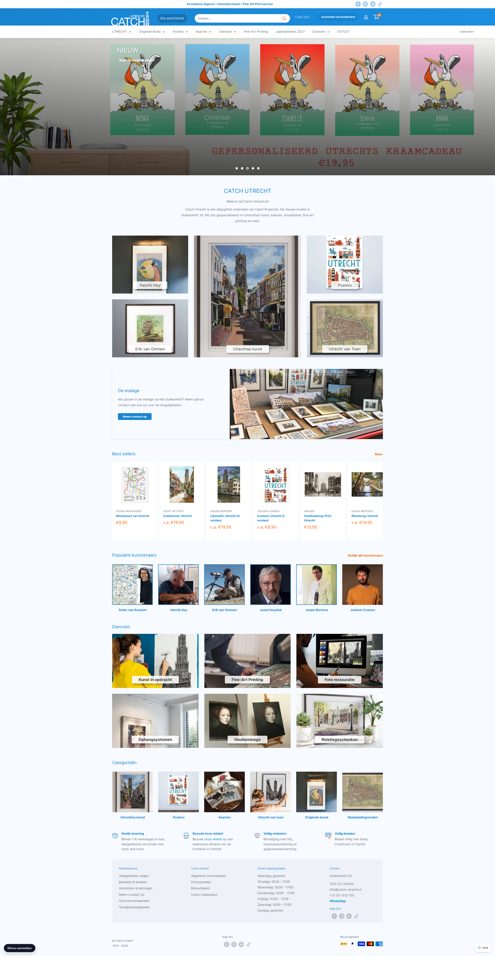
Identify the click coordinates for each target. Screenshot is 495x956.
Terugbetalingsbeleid (134, 907)
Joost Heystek (173, 511)
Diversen (318, 31)
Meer (379, 454)
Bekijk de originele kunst (137, 60)
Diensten (225, 31)
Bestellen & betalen (133, 882)
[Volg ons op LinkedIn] (373, 4)
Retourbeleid (200, 888)
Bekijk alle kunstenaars (366, 555)
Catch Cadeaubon (204, 894)
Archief (309, 511)
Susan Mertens (362, 511)
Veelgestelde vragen (134, 876)
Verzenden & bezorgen (135, 888)
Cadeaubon (466, 31)
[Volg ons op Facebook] (358, 4)
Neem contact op (135, 416)
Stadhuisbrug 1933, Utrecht (318, 518)
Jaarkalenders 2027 (290, 31)
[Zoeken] (284, 18)
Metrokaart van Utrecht (132, 516)
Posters (178, 31)
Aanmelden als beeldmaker (338, 16)
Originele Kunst (150, 31)
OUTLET (343, 31)
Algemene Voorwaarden (208, 876)
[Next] (383, 500)
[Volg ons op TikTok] (380, 4)
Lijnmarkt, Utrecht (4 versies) (225, 518)
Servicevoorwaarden (134, 901)
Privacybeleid (201, 882)
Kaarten (201, 31)
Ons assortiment (172, 18)
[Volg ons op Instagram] (365, 4)
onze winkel (213, 839)
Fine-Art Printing (256, 31)
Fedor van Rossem (129, 511)
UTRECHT (119, 31)
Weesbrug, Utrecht (364, 516)
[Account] (366, 17)
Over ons (302, 17)
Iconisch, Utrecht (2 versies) (271, 518)
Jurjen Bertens (221, 511)
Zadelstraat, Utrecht (177, 516)
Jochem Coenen (268, 511)
